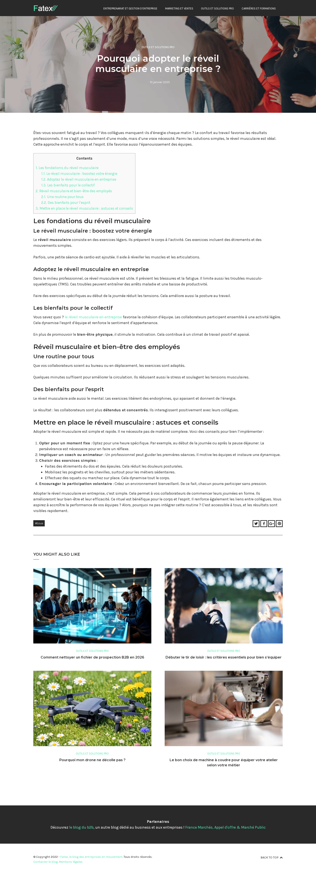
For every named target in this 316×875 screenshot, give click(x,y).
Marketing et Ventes (179, 8)
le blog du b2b (81, 827)
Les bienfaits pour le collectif (68, 185)
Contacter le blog (45, 862)
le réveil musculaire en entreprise (93, 317)
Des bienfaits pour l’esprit (65, 202)
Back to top (270, 857)
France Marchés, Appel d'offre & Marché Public (225, 827)
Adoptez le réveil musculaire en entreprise (78, 179)
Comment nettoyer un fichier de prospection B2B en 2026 (92, 657)
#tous (39, 523)
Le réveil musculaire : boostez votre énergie (79, 173)
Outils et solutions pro (217, 8)
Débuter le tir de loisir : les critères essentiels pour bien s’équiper (224, 657)
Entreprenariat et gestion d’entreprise (130, 8)
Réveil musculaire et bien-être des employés (74, 191)
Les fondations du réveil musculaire (67, 168)
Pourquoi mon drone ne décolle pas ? (92, 760)
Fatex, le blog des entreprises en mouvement (91, 857)
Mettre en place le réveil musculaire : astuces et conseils (84, 208)
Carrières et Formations (259, 8)
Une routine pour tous (62, 197)
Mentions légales (71, 862)
